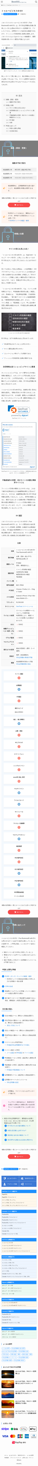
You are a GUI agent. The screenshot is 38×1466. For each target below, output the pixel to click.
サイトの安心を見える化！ (18, 108)
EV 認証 (12, 120)
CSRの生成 (9, 986)
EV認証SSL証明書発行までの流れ (18, 1045)
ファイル (27, 1053)
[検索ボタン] (36, 2)
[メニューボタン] (2, 2)
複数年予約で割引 (15, 102)
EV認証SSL (23, 14)
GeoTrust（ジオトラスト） (10, 14)
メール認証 (10, 1053)
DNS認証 (19, 1053)
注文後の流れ (14, 131)
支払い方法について (13, 1025)
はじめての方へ (13, 1455)
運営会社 (19, 1460)
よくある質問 (30, 1455)
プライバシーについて (15, 1457)
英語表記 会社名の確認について (18, 1135)
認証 (31, 1053)
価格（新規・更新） (12, 99)
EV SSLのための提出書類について (19, 1126)
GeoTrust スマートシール (24, 606)
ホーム (6, 1455)
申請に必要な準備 (15, 128)
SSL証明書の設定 (13, 1082)
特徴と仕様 (9, 105)
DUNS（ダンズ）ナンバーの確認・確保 (18, 976)
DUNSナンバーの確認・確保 (19, 220)
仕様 (11, 122)
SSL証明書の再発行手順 (24, 657)
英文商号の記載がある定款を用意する (20, 1140)
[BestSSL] (19, 2)
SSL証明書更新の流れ (23, 664)
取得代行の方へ (22, 1455)
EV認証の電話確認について (16, 1070)
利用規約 (7, 1457)
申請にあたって (11, 126)
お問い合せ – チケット (27, 1457)
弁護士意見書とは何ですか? (17, 1130)
